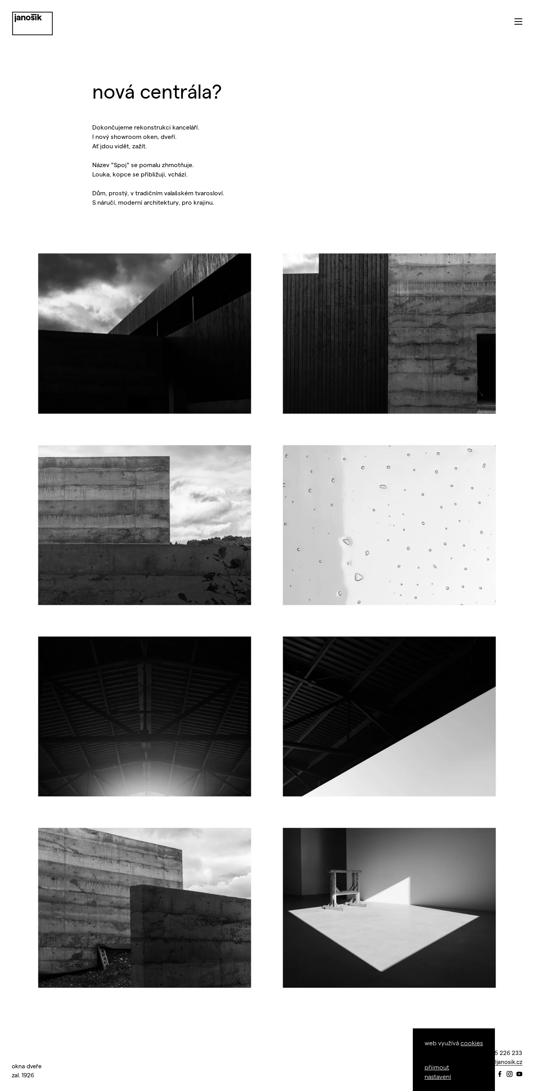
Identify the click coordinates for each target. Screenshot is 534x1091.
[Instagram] (509, 1074)
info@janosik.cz (501, 1061)
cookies (472, 1042)
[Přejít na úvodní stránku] (32, 23)
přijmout (437, 1067)
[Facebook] (500, 1074)
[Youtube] (519, 1074)
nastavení (438, 1076)
